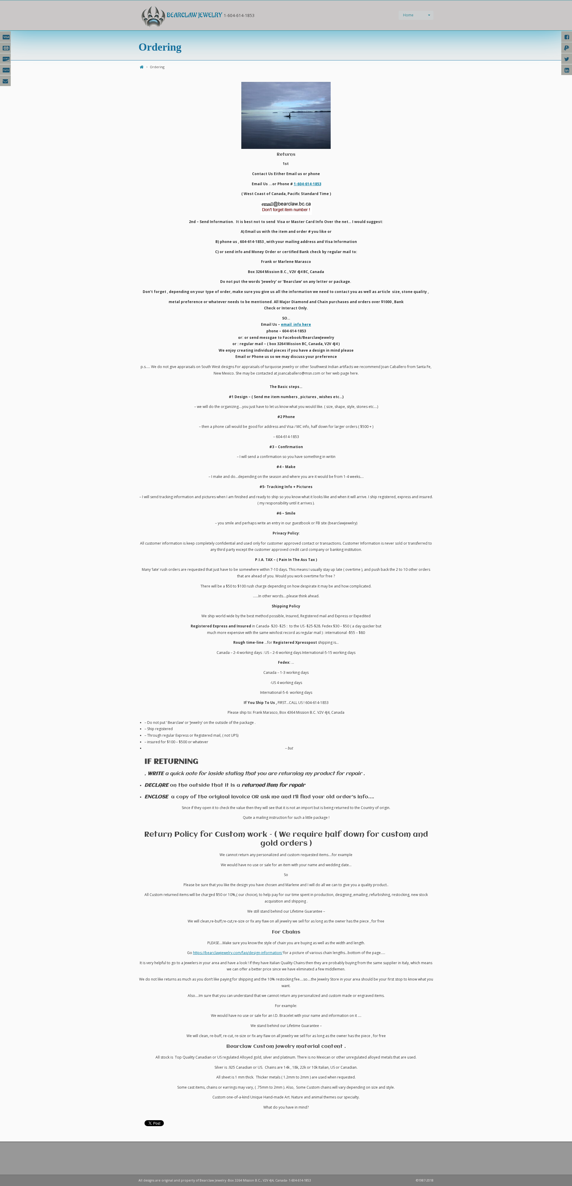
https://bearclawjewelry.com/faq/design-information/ (237, 952)
